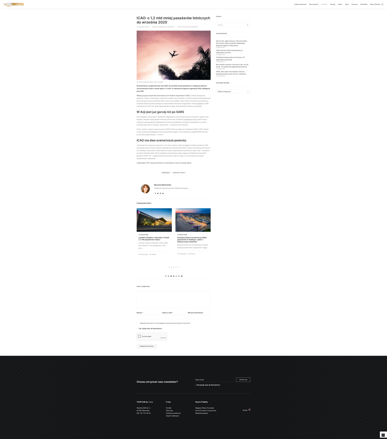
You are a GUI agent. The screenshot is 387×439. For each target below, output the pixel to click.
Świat (347, 4)
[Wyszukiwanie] (382, 4)
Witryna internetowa (195, 313)
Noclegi (332, 4)
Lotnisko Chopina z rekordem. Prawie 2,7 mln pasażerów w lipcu (153, 239)
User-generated (159, 27)
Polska (340, 4)
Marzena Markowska (190, 27)
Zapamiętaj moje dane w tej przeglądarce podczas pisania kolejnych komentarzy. (165, 323)
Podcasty (355, 4)
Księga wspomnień (300, 4)
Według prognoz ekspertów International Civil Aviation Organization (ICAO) (163, 96)
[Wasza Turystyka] (14, 4)
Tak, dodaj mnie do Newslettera (150, 328)
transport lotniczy (179, 172)
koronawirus (166, 172)
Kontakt (168, 408)
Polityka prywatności (173, 413)
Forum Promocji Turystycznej (205, 410)
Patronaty (169, 410)
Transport (324, 4)
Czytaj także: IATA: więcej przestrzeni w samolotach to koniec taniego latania (164, 163)
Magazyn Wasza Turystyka (204, 408)
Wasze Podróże (375, 4)
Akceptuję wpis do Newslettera (208, 385)
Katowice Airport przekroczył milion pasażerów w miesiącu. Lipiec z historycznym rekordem (192, 240)
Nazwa (140, 313)
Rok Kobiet (363, 4)
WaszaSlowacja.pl (201, 413)
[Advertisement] (233, 114)
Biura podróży (313, 4)
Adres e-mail (167, 313)
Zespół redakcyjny (172, 416)
